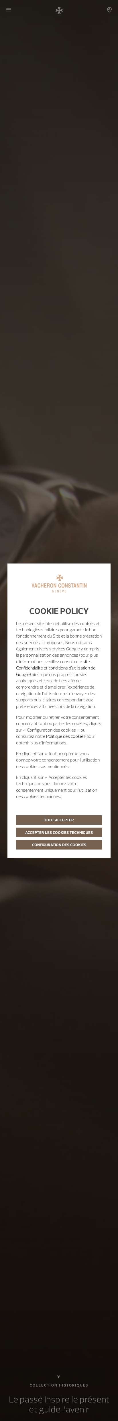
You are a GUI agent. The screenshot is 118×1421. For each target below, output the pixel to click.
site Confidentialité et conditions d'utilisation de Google (55, 668)
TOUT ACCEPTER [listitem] (59, 819)
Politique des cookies (66, 736)
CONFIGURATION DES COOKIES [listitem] (59, 844)
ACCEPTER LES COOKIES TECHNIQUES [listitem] (59, 832)
